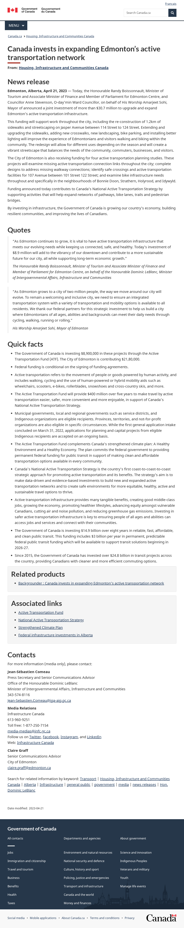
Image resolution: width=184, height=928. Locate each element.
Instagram (69, 736)
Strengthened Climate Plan (40, 627)
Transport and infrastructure (83, 886)
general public (78, 784)
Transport (88, 778)
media (123, 784)
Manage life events (133, 886)
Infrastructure (51, 784)
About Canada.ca (73, 918)
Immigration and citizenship (27, 861)
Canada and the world (79, 895)
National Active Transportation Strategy (51, 620)
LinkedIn (94, 736)
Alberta (30, 784)
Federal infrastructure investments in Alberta (55, 635)
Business (14, 878)
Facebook (51, 736)
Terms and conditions (104, 918)
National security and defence (84, 861)
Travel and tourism (20, 869)
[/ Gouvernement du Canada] (34, 11)
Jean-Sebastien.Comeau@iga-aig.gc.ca (39, 700)
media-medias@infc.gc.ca (29, 731)
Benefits (13, 886)
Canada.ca (15, 36)
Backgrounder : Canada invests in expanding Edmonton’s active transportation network (91, 583)
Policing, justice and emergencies (86, 878)
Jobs (10, 853)
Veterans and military (134, 869)
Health (12, 895)
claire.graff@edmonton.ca (29, 767)
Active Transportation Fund (40, 612)
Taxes (11, 903)
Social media (16, 918)
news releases (144, 784)
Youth (124, 878)
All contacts (15, 838)
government (104, 784)
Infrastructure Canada (35, 742)
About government (133, 838)
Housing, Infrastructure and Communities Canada (60, 36)
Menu (14, 25)
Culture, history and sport (81, 869)
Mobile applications (43, 918)
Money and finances (77, 903)
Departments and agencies (82, 838)
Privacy (129, 918)
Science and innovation (136, 853)
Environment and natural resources (88, 853)
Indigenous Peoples (133, 861)
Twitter (35, 736)
